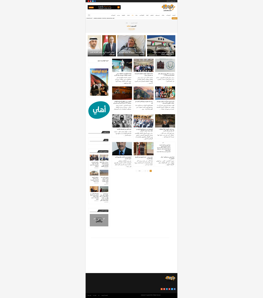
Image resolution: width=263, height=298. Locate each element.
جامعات (128, 15)
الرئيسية (173, 15)
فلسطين (151, 15)
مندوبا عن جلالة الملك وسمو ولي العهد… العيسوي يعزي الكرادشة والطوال (104, 164)
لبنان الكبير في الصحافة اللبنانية (124, 129)
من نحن (118, 15)
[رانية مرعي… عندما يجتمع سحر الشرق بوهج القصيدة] (144, 148)
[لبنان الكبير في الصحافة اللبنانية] (122, 121)
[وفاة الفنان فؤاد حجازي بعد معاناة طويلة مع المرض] (131, 45)
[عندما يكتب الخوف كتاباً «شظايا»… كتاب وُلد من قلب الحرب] (165, 121)
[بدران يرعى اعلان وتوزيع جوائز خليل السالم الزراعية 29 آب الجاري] (165, 65)
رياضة (136, 15)
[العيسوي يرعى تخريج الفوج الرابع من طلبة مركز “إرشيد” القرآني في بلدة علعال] (144, 121)
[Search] (89, 15)
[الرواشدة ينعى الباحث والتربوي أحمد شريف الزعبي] (122, 148)
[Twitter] (93, 1)
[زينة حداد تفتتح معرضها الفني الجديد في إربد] (144, 93)
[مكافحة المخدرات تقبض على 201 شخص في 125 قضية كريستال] (94, 157)
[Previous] (169, 18)
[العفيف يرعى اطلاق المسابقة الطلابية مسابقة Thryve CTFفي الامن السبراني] (122, 93)
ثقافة (132, 15)
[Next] (170, 18)
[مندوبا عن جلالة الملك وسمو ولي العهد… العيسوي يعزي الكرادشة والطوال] (104, 157)
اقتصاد (147, 15)
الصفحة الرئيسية (134, 22)
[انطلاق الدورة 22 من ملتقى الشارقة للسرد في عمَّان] (102, 45)
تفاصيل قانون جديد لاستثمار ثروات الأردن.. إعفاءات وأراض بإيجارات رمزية (104, 180)
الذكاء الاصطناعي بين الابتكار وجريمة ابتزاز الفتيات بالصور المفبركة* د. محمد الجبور (94, 196)
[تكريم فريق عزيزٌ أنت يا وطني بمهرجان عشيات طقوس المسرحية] (165, 93)
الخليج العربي (142, 15)
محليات (163, 15)
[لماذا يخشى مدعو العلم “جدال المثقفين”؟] (165, 148)
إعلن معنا (89, 295)
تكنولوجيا (123, 15)
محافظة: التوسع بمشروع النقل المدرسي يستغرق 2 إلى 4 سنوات (94, 179)
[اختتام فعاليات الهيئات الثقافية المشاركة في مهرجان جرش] (144, 65)
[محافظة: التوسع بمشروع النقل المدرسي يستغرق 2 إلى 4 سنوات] (94, 173)
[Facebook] (95, 1)
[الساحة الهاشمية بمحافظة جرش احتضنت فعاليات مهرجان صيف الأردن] (122, 65)
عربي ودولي (157, 15)
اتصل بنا (94, 295)
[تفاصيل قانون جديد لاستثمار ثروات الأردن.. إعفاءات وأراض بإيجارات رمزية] (104, 173)
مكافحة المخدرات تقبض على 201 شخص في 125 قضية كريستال (94, 164)
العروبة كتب (168, 15)
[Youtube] (88, 1)
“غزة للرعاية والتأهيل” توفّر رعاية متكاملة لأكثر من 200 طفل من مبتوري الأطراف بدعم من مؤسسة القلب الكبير (104, 197)
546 (139, 170)
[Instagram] (91, 1)
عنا (98, 295)
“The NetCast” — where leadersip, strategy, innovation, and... (100, 18)
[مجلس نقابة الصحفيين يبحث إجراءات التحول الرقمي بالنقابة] (161, 45)
